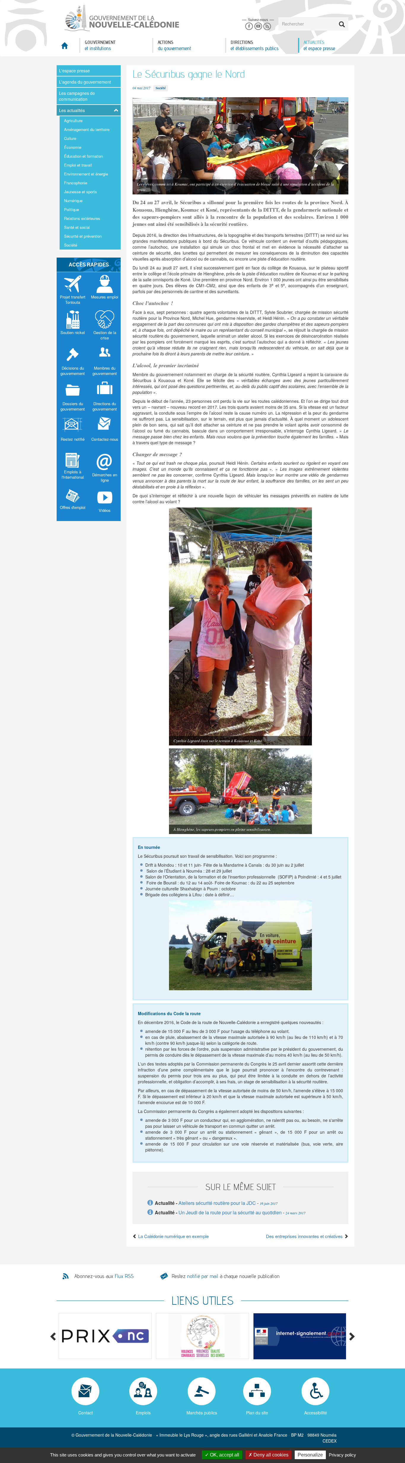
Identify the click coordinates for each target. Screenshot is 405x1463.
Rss (267, 27)
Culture (70, 138)
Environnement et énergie (86, 174)
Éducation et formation (83, 156)
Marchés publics (201, 1413)
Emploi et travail (78, 165)
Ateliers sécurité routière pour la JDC (217, 1203)
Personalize (310, 1454)
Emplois (143, 1413)
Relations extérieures (82, 218)
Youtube (258, 27)
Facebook (249, 27)
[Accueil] (121, 17)
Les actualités (72, 110)
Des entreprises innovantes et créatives (305, 1236)
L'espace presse (74, 71)
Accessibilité (315, 1413)
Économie (72, 147)
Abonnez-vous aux (104, 1276)
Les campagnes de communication (77, 96)
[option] (105, 1336)
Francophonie (75, 183)
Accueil (68, 47)
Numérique (73, 200)
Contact (85, 1413)
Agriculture (73, 120)
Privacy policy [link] (342, 1454)
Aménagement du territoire (86, 129)
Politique (71, 209)
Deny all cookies (270, 1454)
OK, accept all (224, 1454)
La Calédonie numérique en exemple (173, 1236)
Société (70, 245)
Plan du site (257, 1413)
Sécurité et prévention (83, 236)
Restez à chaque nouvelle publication (226, 1276)
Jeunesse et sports (80, 191)
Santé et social (77, 227)
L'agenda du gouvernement (85, 82)
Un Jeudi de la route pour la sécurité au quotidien (230, 1212)
